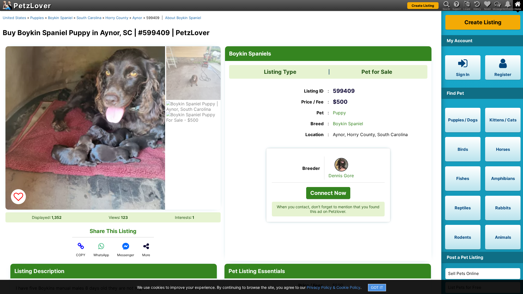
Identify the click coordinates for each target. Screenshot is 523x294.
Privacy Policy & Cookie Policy (333, 287)
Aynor (137, 18)
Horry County (116, 18)
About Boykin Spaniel (183, 18)
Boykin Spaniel (60, 18)
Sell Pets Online (463, 273)
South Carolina (89, 18)
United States (14, 18)
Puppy (339, 112)
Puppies (37, 18)
